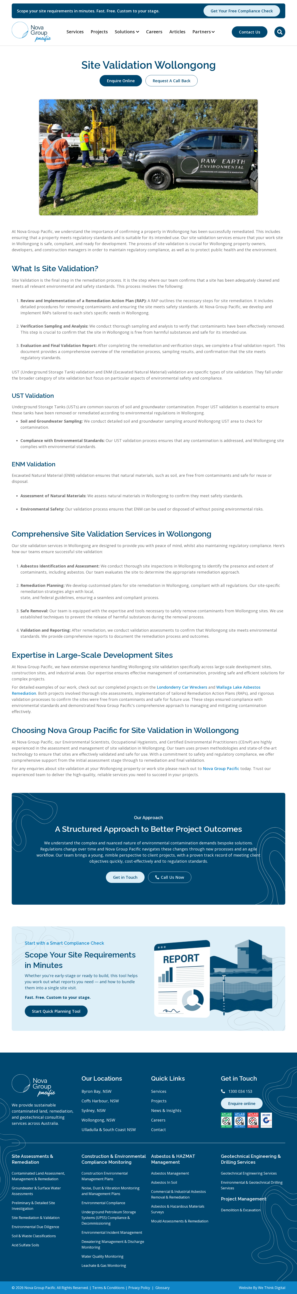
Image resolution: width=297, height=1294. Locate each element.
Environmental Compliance (103, 1202)
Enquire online (241, 1103)
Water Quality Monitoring (102, 1256)
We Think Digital (271, 1287)
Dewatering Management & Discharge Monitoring (113, 1244)
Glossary (162, 1287)
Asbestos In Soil (164, 1182)
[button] (206, 32)
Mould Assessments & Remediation (179, 1221)
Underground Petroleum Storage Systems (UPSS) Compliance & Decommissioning (109, 1218)
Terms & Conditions (108, 1287)
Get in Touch (125, 877)
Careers (154, 32)
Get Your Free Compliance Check (242, 10)
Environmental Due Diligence (35, 1226)
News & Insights (166, 1110)
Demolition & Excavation (240, 1210)
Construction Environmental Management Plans (105, 1176)
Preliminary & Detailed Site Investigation (33, 1205)
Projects (99, 32)
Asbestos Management (170, 1173)
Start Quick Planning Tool (56, 1011)
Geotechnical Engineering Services (249, 1173)
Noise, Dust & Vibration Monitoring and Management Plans (111, 1191)
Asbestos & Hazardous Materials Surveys (177, 1209)
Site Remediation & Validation (36, 1217)
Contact (158, 1129)
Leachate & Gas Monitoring (104, 1265)
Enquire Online (121, 80)
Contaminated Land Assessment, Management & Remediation (38, 1176)
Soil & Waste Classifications (34, 1236)
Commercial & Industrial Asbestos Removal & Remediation (178, 1194)
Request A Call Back (171, 80)
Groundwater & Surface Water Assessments (36, 1191)
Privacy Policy (139, 1287)
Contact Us (249, 32)
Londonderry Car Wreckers (182, 687)
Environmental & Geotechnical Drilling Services (252, 1185)
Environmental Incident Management (112, 1232)
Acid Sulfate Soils (25, 1245)
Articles (177, 32)
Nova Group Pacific (221, 768)
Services (75, 32)
